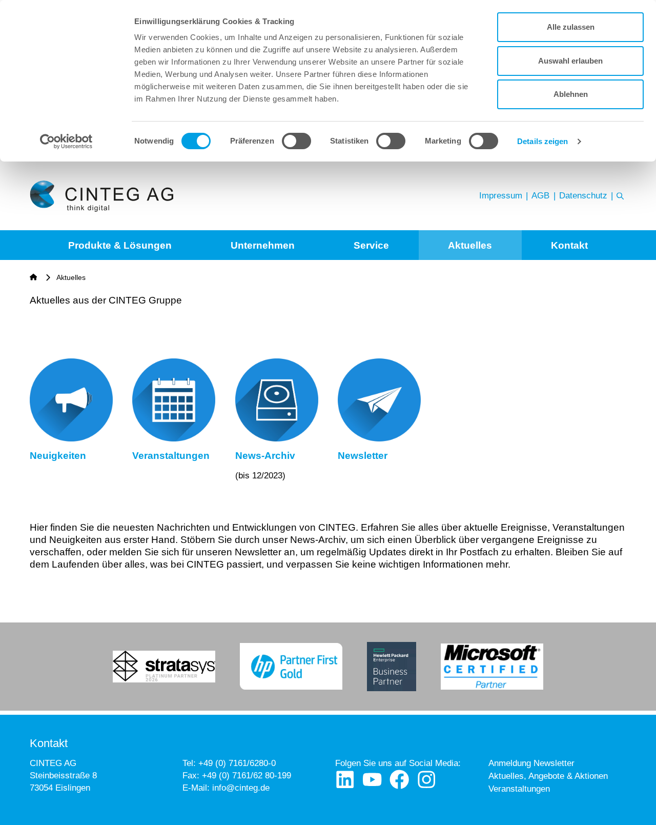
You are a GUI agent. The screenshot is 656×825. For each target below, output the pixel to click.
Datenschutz (583, 195)
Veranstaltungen (519, 789)
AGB (540, 195)
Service (371, 245)
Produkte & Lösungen (120, 245)
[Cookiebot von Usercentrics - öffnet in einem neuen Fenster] (66, 141)
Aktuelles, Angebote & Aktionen (548, 776)
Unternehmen (263, 245)
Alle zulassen (570, 27)
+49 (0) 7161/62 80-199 (246, 775)
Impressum (500, 195)
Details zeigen (542, 141)
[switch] (296, 141)
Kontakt (569, 245)
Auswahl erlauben (570, 60)
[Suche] (620, 195)
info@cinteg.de (241, 788)
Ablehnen (571, 94)
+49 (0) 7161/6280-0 (237, 763)
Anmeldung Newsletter (531, 763)
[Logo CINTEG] (101, 196)
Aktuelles (470, 245)
